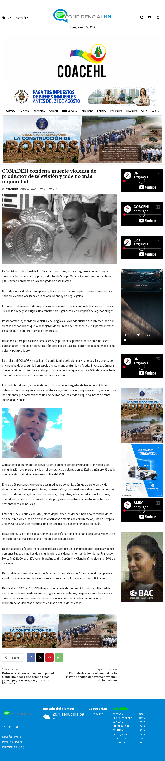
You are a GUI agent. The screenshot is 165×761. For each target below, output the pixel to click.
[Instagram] (141, 17)
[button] (158, 18)
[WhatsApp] (59, 657)
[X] (40, 657)
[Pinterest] (49, 657)
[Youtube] (149, 17)
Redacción (12, 188)
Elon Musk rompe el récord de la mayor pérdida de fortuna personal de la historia (91, 677)
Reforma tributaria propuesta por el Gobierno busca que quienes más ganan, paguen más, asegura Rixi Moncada (28, 678)
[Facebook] (134, 17)
